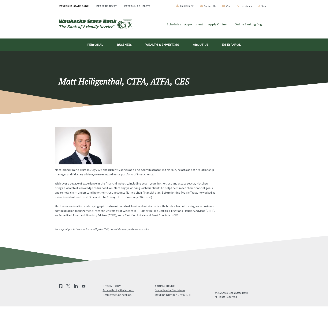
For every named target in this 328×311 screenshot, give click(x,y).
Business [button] (124, 44)
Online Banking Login (249, 24)
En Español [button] (231, 44)
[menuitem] (77, 6)
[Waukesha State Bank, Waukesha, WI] (96, 24)
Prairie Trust (106, 6)
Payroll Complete (137, 6)
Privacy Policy (112, 285)
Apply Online (217, 24)
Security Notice (165, 285)
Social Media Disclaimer (170, 290)
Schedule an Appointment (185, 24)
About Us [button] (200, 44)
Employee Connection (117, 295)
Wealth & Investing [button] (162, 44)
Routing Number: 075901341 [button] (173, 295)
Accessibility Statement (118, 290)
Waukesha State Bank (74, 6)
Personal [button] (95, 44)
